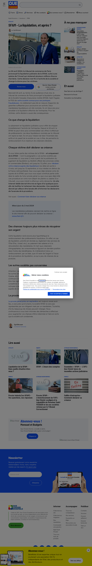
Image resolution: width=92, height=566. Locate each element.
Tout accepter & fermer (59, 293)
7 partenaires (42, 280)
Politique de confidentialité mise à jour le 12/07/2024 (36, 289)
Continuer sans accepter (60, 272)
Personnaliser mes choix (59, 289)
